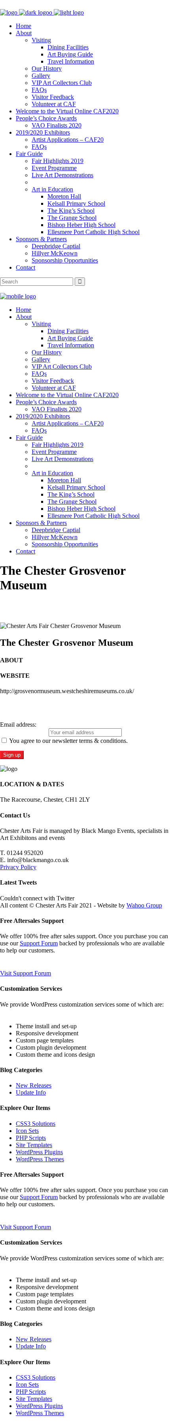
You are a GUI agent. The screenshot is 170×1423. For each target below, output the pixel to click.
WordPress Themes (40, 1159)
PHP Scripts (31, 1137)
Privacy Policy (18, 867)
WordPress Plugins (39, 1152)
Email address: (18, 724)
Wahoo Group (144, 905)
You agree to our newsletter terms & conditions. (68, 740)
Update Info (31, 1092)
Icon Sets (27, 1130)
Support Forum (39, 943)
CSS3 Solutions (35, 1123)
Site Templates (34, 1145)
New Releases (33, 1085)
